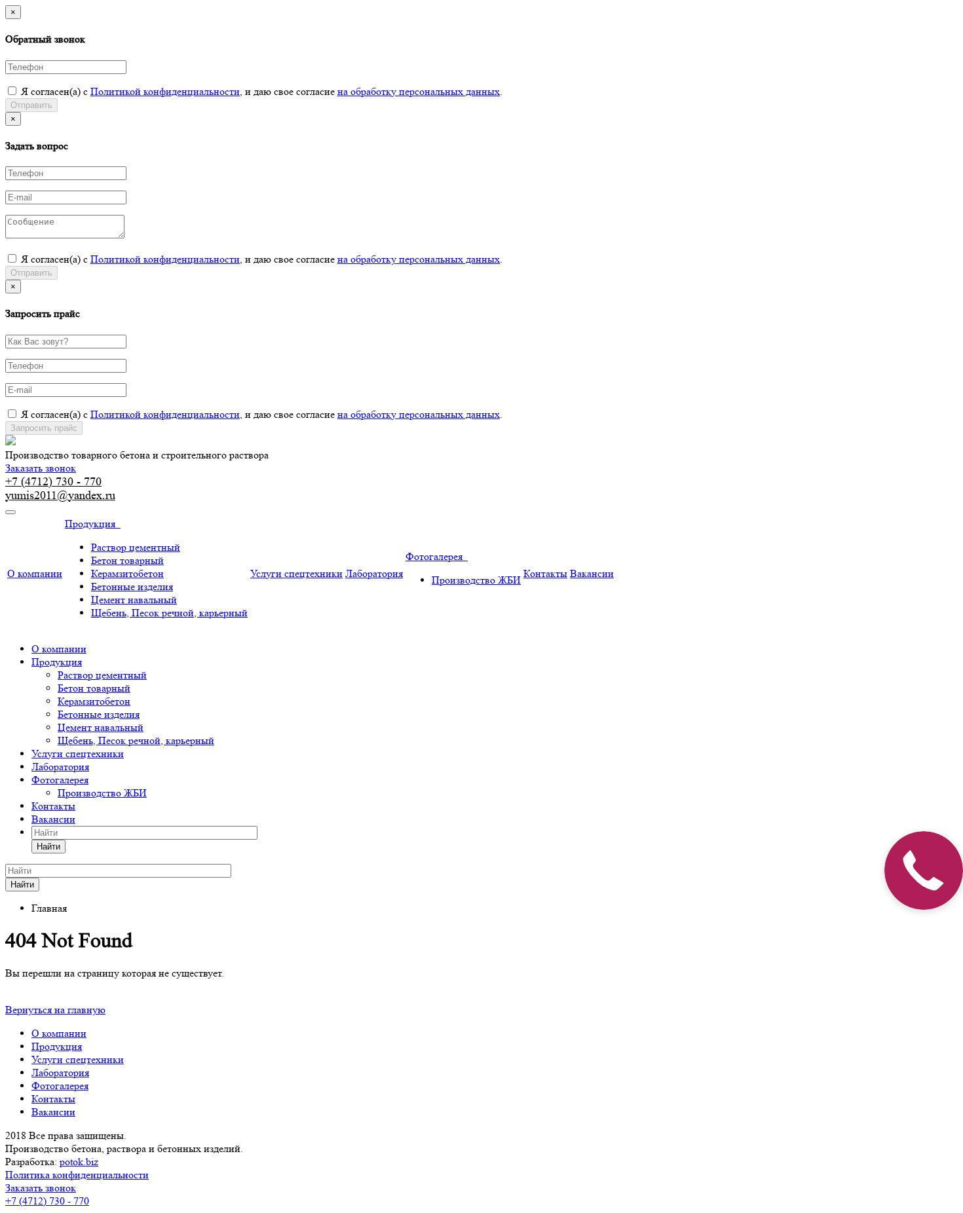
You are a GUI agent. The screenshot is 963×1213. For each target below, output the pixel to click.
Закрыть (923, 16)
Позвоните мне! (849, 614)
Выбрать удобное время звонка (852, 696)
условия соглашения (832, 662)
